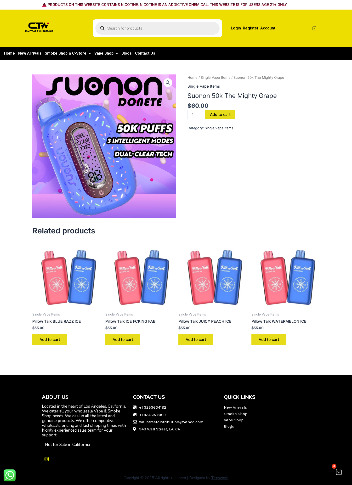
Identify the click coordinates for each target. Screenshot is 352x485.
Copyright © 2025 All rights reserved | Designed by (176, 477)
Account (267, 28)
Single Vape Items (215, 77)
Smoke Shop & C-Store (65, 53)
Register (250, 28)
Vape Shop (104, 53)
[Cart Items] (328, 28)
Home (9, 53)
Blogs (126, 53)
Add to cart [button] (50, 339)
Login (236, 28)
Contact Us (145, 53)
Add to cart (220, 114)
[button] (68, 53)
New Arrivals (29, 53)
